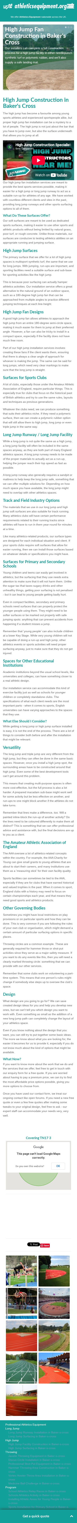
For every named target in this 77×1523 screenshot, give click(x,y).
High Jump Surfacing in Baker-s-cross (31, 1448)
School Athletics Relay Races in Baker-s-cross (37, 1491)
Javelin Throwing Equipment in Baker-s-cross (36, 1456)
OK (58, 1166)
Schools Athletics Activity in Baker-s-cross (34, 1495)
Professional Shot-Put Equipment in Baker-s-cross (39, 1463)
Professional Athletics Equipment (25, 1424)
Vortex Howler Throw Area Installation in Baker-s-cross (38, 1477)
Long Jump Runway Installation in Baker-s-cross (38, 1432)
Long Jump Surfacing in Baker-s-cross (32, 1436)
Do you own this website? (30, 1166)
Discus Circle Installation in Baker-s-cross (34, 1459)
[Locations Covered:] (5, 6)
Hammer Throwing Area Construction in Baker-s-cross (38, 1469)
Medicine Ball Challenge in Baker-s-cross (33, 1483)
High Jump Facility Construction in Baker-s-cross (38, 1444)
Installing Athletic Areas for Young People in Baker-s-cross (39, 1501)
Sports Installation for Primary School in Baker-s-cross (38, 1508)
